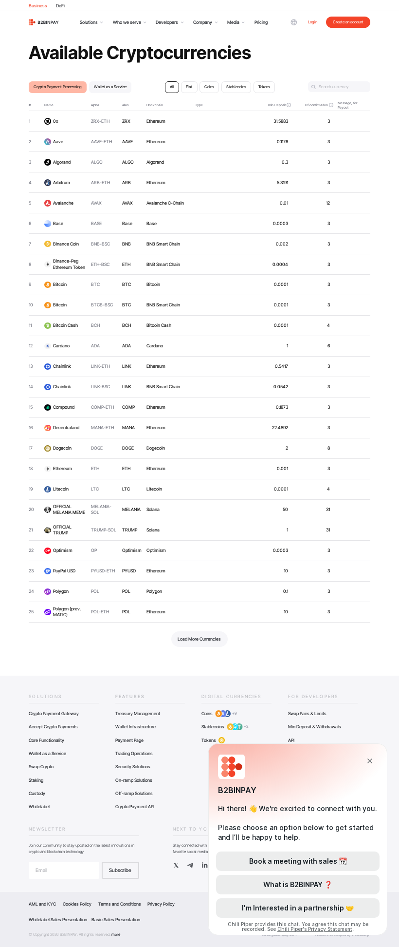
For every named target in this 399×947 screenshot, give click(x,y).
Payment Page (129, 740)
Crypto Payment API (134, 806)
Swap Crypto (41, 766)
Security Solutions (132, 766)
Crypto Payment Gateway (54, 713)
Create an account (348, 21)
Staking (36, 780)
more (115, 934)
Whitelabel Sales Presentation (58, 919)
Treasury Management (137, 713)
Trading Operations (134, 753)
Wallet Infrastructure (135, 726)
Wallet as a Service (47, 753)
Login (312, 21)
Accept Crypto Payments (53, 726)
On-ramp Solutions (133, 780)
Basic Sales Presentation (115, 919)
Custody (37, 793)
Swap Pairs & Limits (307, 713)
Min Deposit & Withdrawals (314, 726)
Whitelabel (39, 806)
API (291, 740)
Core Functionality (46, 740)
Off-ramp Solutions (134, 793)
